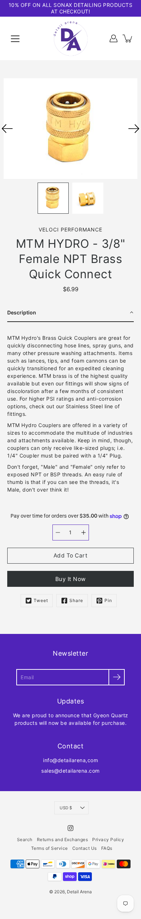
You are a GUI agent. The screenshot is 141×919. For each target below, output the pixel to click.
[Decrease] (57, 532)
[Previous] (7, 128)
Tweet (41, 600)
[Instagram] (70, 828)
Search (25, 839)
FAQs (106, 848)
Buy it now (70, 579)
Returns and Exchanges (62, 839)
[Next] (134, 128)
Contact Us (84, 848)
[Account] (113, 38)
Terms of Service (49, 848)
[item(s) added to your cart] (128, 38)
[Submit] (116, 677)
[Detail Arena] (70, 38)
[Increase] (83, 532)
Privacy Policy (108, 839)
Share (76, 600)
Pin (108, 600)
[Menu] (15, 38)
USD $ (66, 807)
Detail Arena (79, 891)
